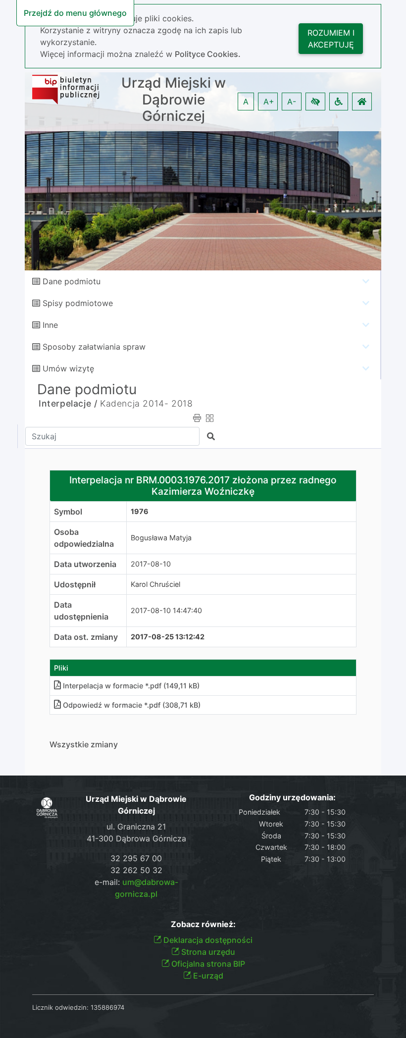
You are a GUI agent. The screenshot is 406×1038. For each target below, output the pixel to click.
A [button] (246, 101)
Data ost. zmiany (86, 637)
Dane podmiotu (72, 281)
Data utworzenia (85, 564)
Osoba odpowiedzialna (84, 538)
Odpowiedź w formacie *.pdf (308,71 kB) (132, 705)
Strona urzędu (207, 952)
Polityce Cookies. (208, 54)
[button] (315, 101)
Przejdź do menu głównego (75, 13)
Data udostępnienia (81, 611)
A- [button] (291, 101)
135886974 (107, 1007)
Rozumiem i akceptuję (331, 39)
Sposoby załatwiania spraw (94, 347)
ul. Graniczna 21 (136, 826)
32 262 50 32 (136, 870)
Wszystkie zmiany (84, 744)
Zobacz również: (203, 924)
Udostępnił (75, 584)
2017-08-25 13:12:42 (167, 636)
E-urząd (207, 976)
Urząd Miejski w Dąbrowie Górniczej (173, 99)
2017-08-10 (151, 564)
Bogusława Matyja (161, 537)
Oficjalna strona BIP (207, 964)
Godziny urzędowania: (292, 797)
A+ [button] (268, 101)
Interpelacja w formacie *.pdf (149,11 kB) (131, 685)
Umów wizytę (68, 368)
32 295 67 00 (136, 858)
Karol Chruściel (155, 584)
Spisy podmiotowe (78, 303)
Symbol (68, 512)
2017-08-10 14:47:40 (166, 610)
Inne (50, 325)
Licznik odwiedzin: (60, 1007)
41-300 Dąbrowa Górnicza (136, 838)
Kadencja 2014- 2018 (146, 403)
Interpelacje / (68, 403)
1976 (140, 511)
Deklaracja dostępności (207, 940)
